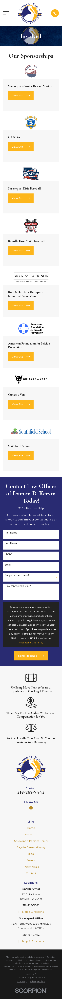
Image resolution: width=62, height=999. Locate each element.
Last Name (10, 543)
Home (31, 827)
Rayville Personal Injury (31, 847)
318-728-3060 (31, 905)
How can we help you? (17, 586)
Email (7, 564)
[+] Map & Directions (31, 911)
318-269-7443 (31, 792)
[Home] (29, 13)
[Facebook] (31, 808)
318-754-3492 (31, 934)
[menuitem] (21, 981)
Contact (31, 873)
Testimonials (31, 866)
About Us (31, 834)
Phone (8, 554)
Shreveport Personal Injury (31, 841)
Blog (31, 853)
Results (31, 860)
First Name (10, 532)
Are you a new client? (16, 575)
